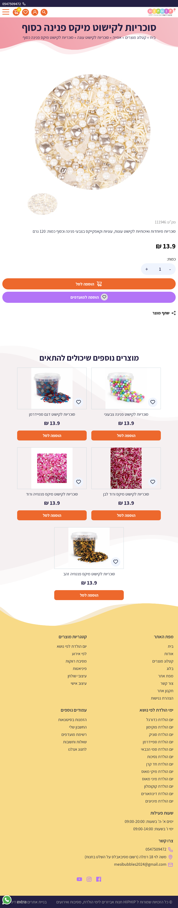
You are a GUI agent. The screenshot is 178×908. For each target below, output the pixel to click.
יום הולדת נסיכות (160, 756)
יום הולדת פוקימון (159, 727)
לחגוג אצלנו (77, 749)
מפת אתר (165, 676)
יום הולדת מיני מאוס (157, 778)
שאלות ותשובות (75, 741)
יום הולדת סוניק (161, 734)
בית (153, 37)
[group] (92, 132)
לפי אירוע (79, 653)
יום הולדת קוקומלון (158, 786)
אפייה (117, 37)
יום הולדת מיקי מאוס (157, 771)
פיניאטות (80, 668)
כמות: (171, 259)
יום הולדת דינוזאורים (157, 793)
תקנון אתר (165, 690)
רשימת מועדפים (74, 734)
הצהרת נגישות (162, 698)
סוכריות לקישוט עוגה (93, 37)
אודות (168, 653)
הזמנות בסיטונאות (72, 719)
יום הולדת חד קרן (159, 764)
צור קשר (166, 683)
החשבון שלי (78, 727)
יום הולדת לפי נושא (72, 646)
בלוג (170, 668)
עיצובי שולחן (77, 676)
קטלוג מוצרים (135, 37)
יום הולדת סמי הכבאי (157, 749)
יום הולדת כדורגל (159, 719)
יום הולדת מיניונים (159, 801)
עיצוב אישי (79, 683)
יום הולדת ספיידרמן (158, 741)
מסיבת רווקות (76, 661)
